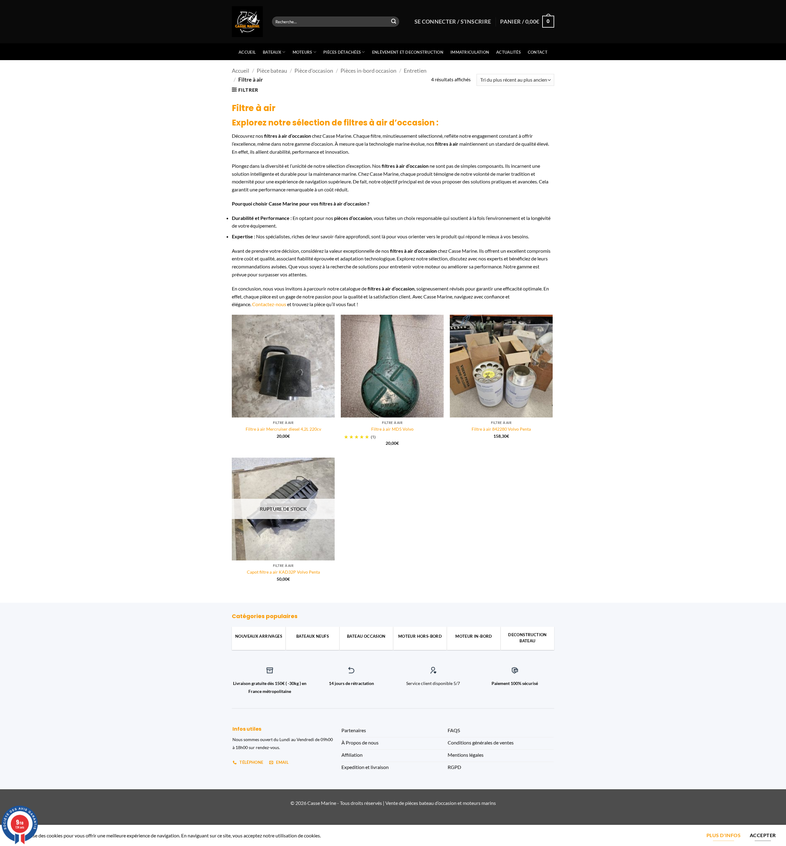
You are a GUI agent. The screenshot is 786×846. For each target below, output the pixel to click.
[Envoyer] (393, 22)
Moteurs (302, 52)
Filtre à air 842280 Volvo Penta (501, 429)
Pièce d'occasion (313, 70)
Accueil (247, 52)
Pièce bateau (272, 70)
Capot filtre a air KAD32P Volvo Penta (283, 572)
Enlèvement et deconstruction (407, 52)
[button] (245, 90)
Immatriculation (469, 52)
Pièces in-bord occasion (368, 70)
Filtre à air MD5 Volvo (392, 429)
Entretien (415, 70)
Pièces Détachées (342, 52)
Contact (537, 52)
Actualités (508, 52)
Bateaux (272, 52)
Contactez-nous (269, 304)
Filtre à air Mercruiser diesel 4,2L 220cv (283, 429)
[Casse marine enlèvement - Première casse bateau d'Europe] (247, 21)
